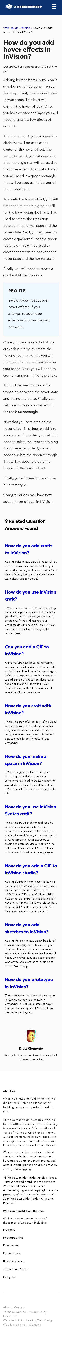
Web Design (10, 28)
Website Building (14, 1320)
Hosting (31, 1320)
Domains (35, 1325)
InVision (25, 28)
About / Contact (13, 1307)
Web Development (15, 1325)
